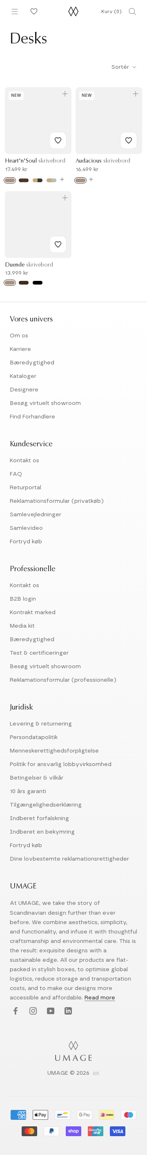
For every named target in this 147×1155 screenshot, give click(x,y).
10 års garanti (28, 791)
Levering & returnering (41, 724)
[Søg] (132, 11)
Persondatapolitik (34, 737)
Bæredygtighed (32, 363)
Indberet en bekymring (42, 832)
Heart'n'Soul (35, 161)
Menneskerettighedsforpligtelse (54, 751)
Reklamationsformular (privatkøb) (57, 501)
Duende (29, 265)
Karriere (20, 349)
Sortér (121, 67)
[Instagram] (32, 1011)
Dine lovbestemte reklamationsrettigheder (69, 859)
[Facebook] (14, 1011)
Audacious (103, 161)
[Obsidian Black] (37, 180)
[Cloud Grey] (51, 180)
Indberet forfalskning (39, 818)
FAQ (16, 474)
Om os (19, 336)
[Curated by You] (32, 11)
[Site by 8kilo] (96, 1074)
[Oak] (10, 180)
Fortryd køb (26, 542)
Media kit (22, 626)
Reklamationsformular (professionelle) (63, 680)
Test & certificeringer (39, 653)
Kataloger (23, 376)
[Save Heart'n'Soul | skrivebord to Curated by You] (58, 140)
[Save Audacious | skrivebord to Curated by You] (128, 140)
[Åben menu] (14, 11)
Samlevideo (26, 528)
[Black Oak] (37, 283)
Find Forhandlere (32, 417)
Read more (100, 998)
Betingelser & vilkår (36, 778)
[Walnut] (24, 180)
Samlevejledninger (35, 515)
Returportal (25, 487)
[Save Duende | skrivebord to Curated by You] (58, 244)
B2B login (23, 599)
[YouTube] (49, 1011)
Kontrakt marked (33, 612)
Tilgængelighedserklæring (46, 805)
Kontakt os (24, 460)
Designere (24, 390)
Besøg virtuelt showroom (45, 403)
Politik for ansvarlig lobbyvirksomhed (60, 764)
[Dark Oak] (24, 283)
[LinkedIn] (67, 1011)
